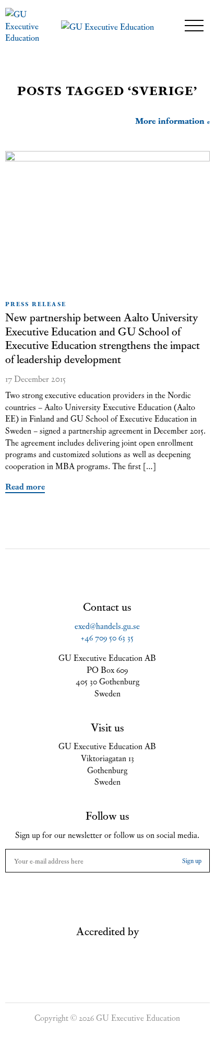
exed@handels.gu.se (107, 625)
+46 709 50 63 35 (107, 637)
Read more (25, 486)
